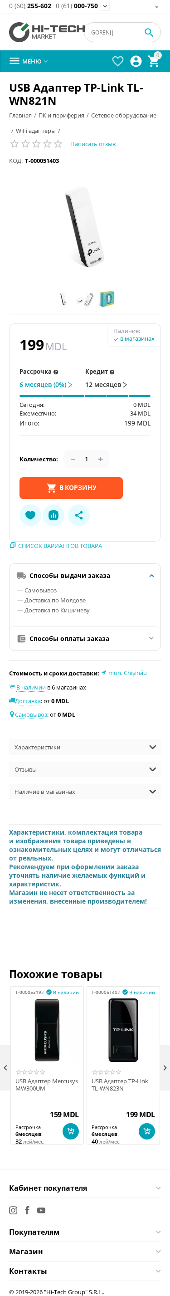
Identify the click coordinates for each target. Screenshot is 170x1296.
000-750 (77, 6)
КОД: (16, 160)
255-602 (30, 6)
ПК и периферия (61, 115)
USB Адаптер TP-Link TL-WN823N (120, 1085)
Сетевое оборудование (123, 115)
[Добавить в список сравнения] (53, 515)
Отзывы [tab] (26, 769)
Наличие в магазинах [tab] (45, 791)
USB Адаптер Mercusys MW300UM (46, 1085)
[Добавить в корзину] (71, 1131)
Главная (20, 115)
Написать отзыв (93, 144)
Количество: (38, 459)
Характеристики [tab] (37, 747)
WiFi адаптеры (36, 131)
